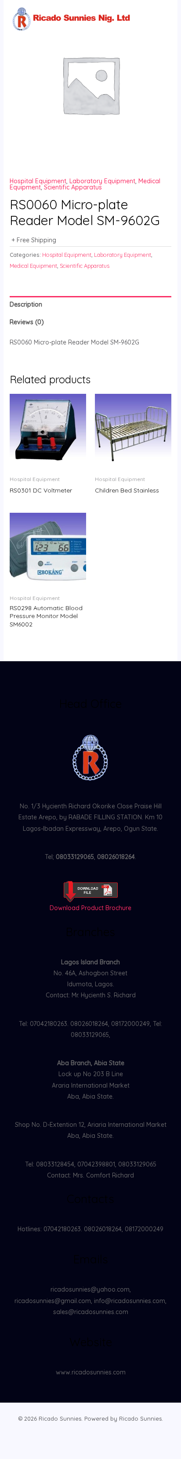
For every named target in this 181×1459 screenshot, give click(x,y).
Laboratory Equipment (102, 181)
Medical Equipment (33, 265)
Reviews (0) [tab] (27, 322)
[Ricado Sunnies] (72, 21)
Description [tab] (26, 304)
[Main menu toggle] (158, 21)
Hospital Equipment (38, 181)
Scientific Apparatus (73, 187)
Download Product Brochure (90, 908)
